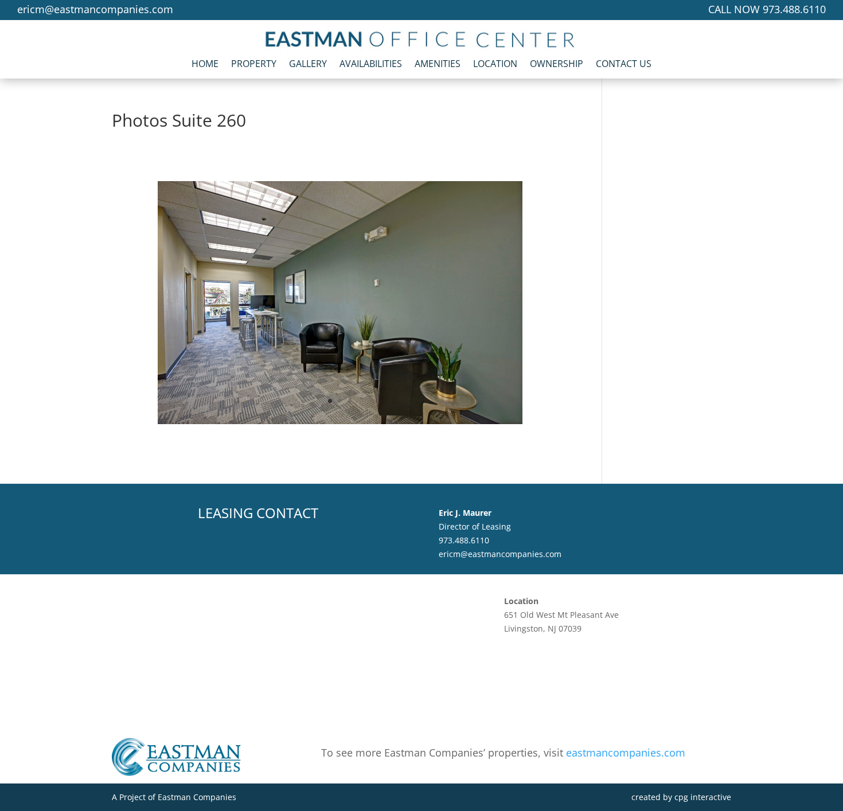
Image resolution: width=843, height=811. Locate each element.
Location (495, 66)
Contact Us (623, 66)
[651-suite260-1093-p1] (340, 421)
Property (253, 66)
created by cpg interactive (681, 797)
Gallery (308, 66)
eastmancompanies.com (625, 752)
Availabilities (370, 66)
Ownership (556, 66)
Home (205, 66)
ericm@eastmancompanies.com (95, 9)
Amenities (437, 66)
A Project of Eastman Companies (174, 797)
